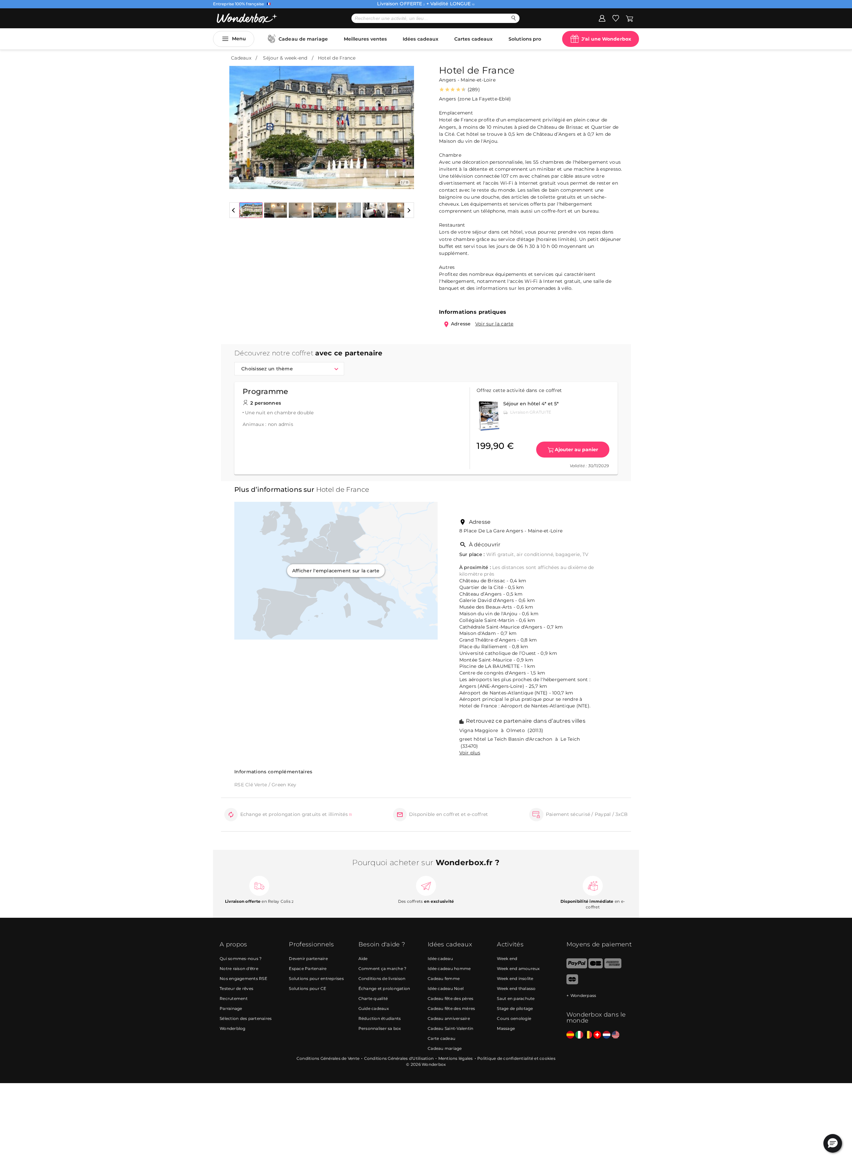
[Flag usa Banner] (615, 1035)
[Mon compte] (602, 18)
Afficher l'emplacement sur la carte (336, 571)
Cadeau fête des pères (450, 998)
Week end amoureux (518, 968)
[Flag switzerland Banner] (597, 1035)
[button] (238, 122)
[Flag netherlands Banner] (606, 1035)
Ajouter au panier (576, 450)
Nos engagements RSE (243, 978)
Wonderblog (233, 1028)
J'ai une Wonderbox (606, 39)
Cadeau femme (444, 978)
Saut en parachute (515, 998)
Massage (506, 1028)
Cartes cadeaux (473, 39)
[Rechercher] (513, 18)
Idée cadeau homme (449, 968)
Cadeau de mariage (303, 39)
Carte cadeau (441, 1038)
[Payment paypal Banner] (576, 966)
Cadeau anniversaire (449, 1018)
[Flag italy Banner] (579, 1035)
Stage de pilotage (515, 1008)
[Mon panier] (629, 18)
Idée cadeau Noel (446, 988)
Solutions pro (525, 39)
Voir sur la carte (494, 324)
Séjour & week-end (285, 58)
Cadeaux (241, 58)
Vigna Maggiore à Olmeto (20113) (501, 730)
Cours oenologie (514, 1018)
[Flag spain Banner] (570, 1035)
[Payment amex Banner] (612, 966)
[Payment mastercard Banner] (572, 982)
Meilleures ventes (365, 39)
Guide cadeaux (373, 1008)
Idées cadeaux (420, 39)
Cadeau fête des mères (451, 1008)
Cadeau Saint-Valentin (450, 1028)
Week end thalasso (516, 988)
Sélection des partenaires (246, 1018)
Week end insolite (515, 978)
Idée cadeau (440, 958)
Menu (239, 39)
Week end (507, 958)
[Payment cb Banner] (595, 966)
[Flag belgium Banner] (588, 1035)
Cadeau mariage (445, 1048)
